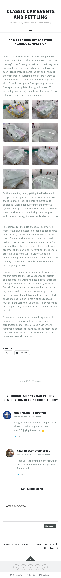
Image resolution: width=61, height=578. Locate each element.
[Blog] (23, 567)
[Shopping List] (30, 567)
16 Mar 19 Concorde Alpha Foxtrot (47, 546)
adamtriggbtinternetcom (33, 450)
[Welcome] (16, 567)
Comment (49, 526)
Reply (38, 416)
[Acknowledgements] (37, 567)
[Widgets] (30, 558)
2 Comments (36, 381)
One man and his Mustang (30, 412)
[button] (16, 109)
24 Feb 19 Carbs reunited (16, 544)
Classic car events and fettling (30, 14)
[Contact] (45, 567)
